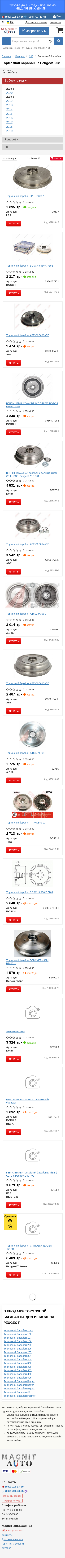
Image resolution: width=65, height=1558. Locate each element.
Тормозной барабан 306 (18, 1363)
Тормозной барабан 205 (18, 1345)
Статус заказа (14, 1530)
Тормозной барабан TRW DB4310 (25, 822)
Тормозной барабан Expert (19, 1388)
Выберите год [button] (15, 80)
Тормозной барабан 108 (18, 1341)
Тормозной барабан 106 (18, 1334)
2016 (9, 118)
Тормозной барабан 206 (18, 1348)
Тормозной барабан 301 (18, 1356)
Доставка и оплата (36, 22)
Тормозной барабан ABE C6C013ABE (27, 683)
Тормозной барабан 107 (18, 1337)
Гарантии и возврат (13, 1543)
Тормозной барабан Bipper (19, 1381)
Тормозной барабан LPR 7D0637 (25, 196)
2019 (9, 131)
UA (12, 22)
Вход (59, 16)
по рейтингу (9, 158)
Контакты (55, 22)
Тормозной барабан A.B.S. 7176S (25, 753)
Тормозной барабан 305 (18, 1359)
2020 (9, 92)
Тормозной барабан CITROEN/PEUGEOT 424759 (30, 1247)
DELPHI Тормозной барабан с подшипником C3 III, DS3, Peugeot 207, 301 (31, 474)
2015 (9, 113)
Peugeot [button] (11, 139)
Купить (13, 223)
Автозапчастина (15, 1031)
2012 (9, 100)
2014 (9, 109)
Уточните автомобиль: (10, 71)
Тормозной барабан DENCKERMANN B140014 (27, 962)
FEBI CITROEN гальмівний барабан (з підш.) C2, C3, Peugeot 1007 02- (31, 1174)
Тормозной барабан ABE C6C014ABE (27, 544)
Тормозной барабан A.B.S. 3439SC (26, 613)
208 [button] (7, 147)
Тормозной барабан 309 (18, 1366)
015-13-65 (14, 1486)
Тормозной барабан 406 (18, 1374)
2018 (9, 126)
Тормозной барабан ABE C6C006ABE (27, 335)
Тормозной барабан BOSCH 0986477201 (29, 892)
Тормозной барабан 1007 (18, 1330)
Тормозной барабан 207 (18, 1352)
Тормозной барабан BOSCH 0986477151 (29, 265)
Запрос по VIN (35, 31)
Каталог (6, 1548)
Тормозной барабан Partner (20, 1395)
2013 (9, 105)
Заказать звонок (12, 1496)
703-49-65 (14, 1491)
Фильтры (57, 158)
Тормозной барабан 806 (18, 1377)
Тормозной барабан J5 (17, 1392)
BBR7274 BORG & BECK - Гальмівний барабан (27, 1101)
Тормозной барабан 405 (18, 1370)
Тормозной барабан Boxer (19, 1385)
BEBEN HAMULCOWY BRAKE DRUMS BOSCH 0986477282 (32, 405)
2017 (9, 122)
